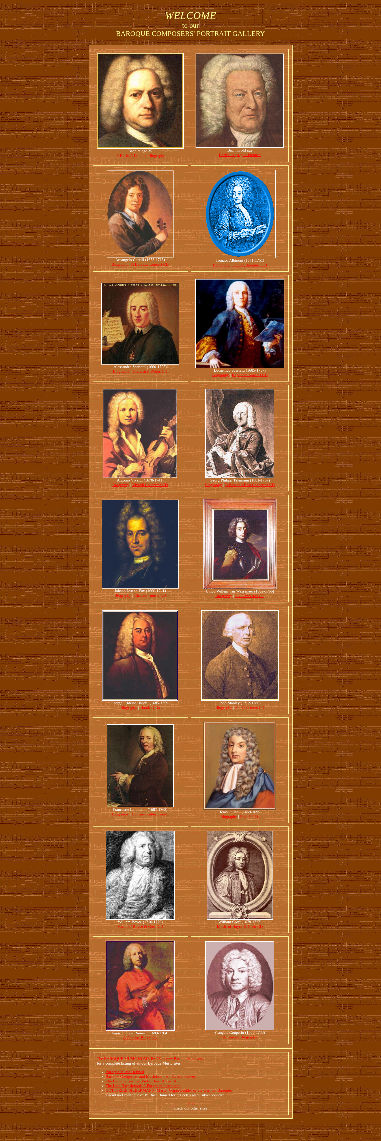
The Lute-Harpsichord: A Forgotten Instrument (143, 1086)
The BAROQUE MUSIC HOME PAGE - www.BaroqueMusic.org (150, 1058)
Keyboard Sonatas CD (250, 375)
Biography (120, 264)
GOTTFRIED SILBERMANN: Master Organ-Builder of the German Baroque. (169, 1090)
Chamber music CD (150, 595)
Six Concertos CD (249, 596)
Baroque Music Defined (125, 1072)
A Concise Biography (140, 1037)
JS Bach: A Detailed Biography (140, 155)
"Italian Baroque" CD (250, 265)
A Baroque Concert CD (150, 264)
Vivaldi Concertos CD (150, 485)
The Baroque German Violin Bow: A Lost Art (142, 1081)
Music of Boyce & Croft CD (140, 926)
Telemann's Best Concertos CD (250, 485)
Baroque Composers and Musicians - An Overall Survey (151, 1076)
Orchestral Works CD (150, 371)
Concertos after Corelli (150, 814)
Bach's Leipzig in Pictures (240, 155)
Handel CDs (150, 707)
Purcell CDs (250, 816)
